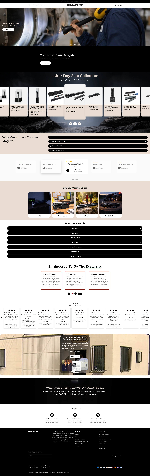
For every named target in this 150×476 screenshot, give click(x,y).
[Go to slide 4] (74, 44)
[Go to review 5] (77, 179)
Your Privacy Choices (104, 434)
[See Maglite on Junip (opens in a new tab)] (78, 330)
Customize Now (45, 63)
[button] (29, 5)
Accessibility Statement (104, 439)
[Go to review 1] (72, 179)
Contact (77, 434)
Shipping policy (67, 472)
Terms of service (60, 472)
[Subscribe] (50, 455)
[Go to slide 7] (78, 44)
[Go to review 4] (76, 179)
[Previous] (69, 293)
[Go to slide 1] (70, 44)
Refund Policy (102, 443)
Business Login (102, 448)
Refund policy (46, 472)
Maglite (32, 472)
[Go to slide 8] (79, 44)
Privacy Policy (102, 436)
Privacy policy (52, 472)
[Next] (75, 293)
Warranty (77, 436)
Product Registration (80, 439)
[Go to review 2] (73, 179)
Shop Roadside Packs (10, 29)
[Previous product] (70, 123)
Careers (101, 446)
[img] (47, 321)
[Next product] (79, 123)
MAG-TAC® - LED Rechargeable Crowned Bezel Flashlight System (114, 326)
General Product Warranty (81, 441)
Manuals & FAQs (79, 443)
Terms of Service (103, 441)
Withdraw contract (79, 446)
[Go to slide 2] (71, 44)
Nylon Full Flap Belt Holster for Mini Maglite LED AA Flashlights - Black (79, 320)
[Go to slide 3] (73, 293)
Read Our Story (75, 356)
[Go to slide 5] (75, 44)
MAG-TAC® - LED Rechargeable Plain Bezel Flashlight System (11, 326)
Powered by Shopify (38, 472)
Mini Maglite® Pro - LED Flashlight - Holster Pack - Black (96, 324)
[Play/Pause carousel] (75, 123)
